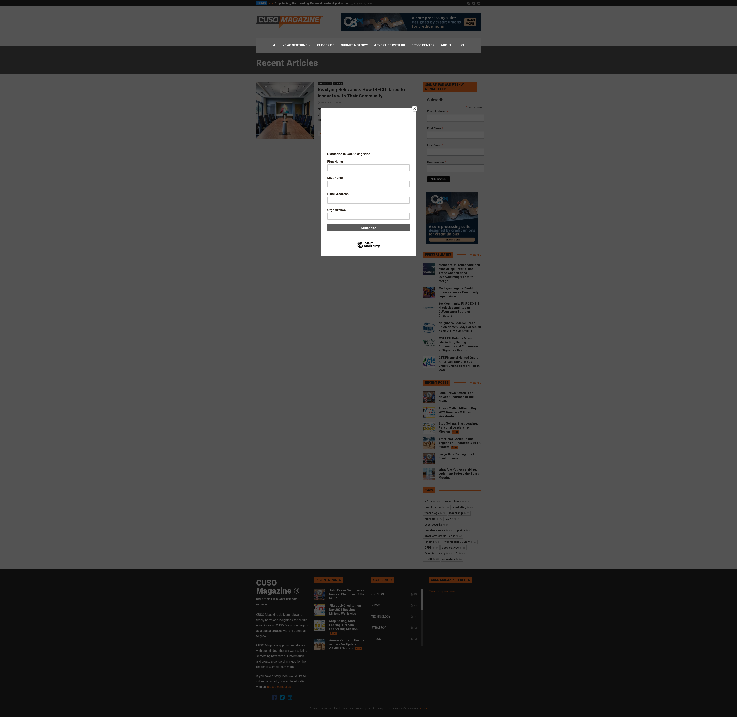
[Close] (414, 108)
